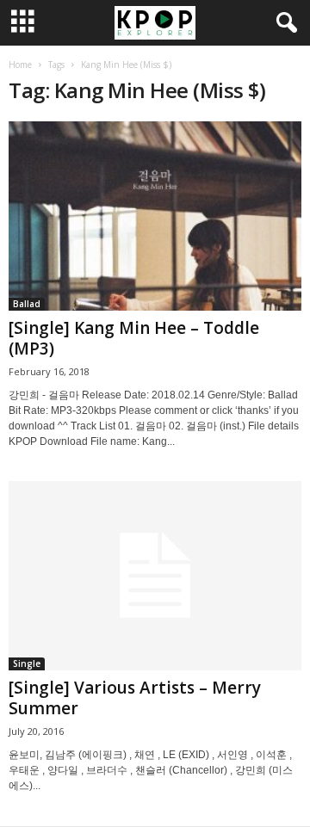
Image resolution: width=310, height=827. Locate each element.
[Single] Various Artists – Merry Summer (135, 697)
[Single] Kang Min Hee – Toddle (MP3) (134, 338)
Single (26, 663)
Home (20, 65)
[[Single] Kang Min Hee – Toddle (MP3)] (155, 216)
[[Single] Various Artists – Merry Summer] (155, 575)
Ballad (26, 304)
